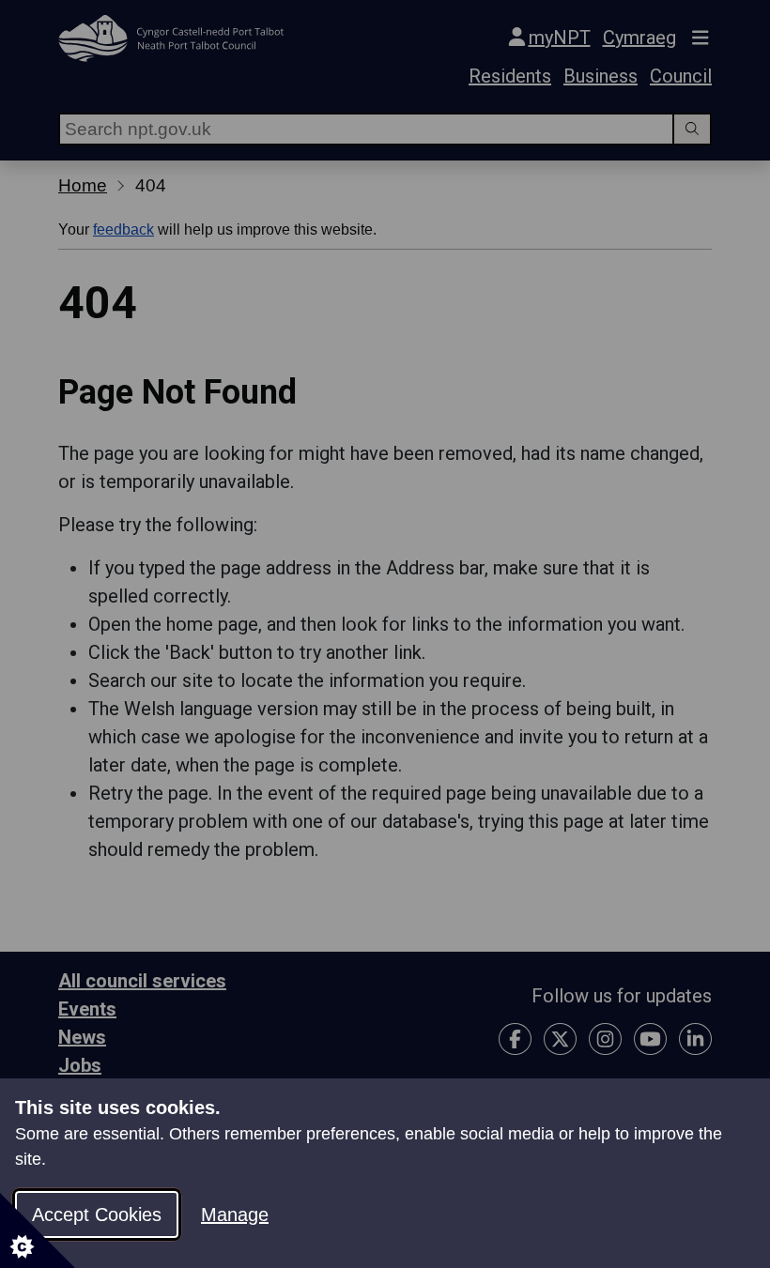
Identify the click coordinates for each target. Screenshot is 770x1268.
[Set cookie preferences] (37, 1230)
